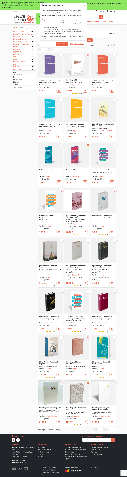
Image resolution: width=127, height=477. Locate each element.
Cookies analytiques (51, 27)
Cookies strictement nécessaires (55, 19)
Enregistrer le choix (77, 44)
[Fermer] (84, 5)
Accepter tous (62, 44)
